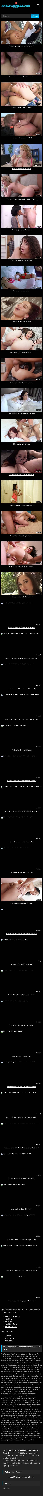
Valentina (8, 1341)
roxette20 (6, 1488)
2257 (4, 1450)
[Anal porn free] (17, 6)
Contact (6, 1453)
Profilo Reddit (29, 1477)
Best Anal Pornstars (12, 1316)
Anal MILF (9, 1319)
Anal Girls (9, 1321)
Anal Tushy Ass (11, 1326)
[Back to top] (36, 1490)
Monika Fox (9, 1338)
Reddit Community (16, 1477)
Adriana (8, 1336)
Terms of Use (33, 1450)
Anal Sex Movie (11, 1324)
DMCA (10, 1450)
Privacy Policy (20, 1450)
